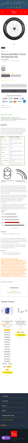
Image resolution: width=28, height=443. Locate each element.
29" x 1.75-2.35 (7, 356)
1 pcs (18, 332)
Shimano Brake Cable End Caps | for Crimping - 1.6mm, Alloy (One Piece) (20, 323)
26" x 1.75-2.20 (7, 334)
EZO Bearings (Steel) (6, 75)
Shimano (20, 318)
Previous (2, 310)
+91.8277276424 (12, 2)
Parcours (7, 105)
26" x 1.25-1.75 (7, 332)
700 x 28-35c (7, 346)
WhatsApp (21, 2)
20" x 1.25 (10, 363)
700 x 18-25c (7, 342)
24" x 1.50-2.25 (7, 361)
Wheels (10, 107)
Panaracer (7, 318)
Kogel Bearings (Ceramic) (16, 75)
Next (26, 310)
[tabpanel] (14, 29)
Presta (4, 366)
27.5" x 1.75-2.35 (7, 354)
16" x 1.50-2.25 (7, 358)
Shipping (8, 60)
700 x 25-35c (7, 344)
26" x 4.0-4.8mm (7, 339)
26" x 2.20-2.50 (7, 337)
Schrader (9, 366)
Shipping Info (5, 78)
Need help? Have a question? (9, 80)
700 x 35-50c (7, 349)
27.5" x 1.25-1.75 (7, 351)
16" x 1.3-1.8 (4, 363)
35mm (7, 369)
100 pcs (22, 332)
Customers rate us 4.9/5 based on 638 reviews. (16, 425)
